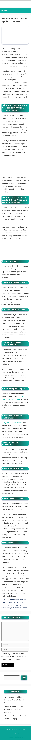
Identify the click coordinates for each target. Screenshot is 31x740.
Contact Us (21, 729)
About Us (14, 729)
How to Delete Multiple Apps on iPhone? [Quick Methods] (13, 709)
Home (8, 729)
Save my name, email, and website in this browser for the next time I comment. (15, 656)
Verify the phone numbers (12, 423)
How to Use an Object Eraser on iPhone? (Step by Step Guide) (14, 700)
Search (24, 678)
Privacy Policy (15, 733)
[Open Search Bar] (28, 10)
